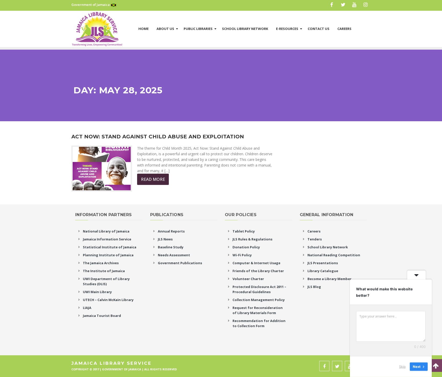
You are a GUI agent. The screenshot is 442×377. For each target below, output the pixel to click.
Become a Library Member (329, 278)
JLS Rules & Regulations (252, 239)
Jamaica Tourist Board (102, 315)
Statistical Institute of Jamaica (109, 247)
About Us (165, 28)
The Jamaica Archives (101, 263)
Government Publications (180, 263)
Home (143, 28)
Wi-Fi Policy (242, 255)
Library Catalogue (322, 271)
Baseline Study (170, 247)
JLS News (165, 239)
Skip (402, 366)
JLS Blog (314, 286)
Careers (344, 28)
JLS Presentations (322, 263)
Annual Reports (171, 231)
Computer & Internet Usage (256, 263)
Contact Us (318, 28)
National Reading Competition (333, 255)
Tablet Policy (244, 231)
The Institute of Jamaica (104, 271)
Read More (153, 179)
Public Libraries (198, 28)
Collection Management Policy (259, 299)
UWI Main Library (97, 292)
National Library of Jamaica (106, 231)
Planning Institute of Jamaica (108, 255)
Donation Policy (246, 247)
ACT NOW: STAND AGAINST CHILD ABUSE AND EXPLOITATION (157, 137)
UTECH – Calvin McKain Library (108, 299)
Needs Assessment (174, 255)
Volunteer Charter (248, 278)
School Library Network (245, 28)
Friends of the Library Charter (258, 271)
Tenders (314, 239)
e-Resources (287, 28)
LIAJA (87, 307)
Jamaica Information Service (107, 239)
